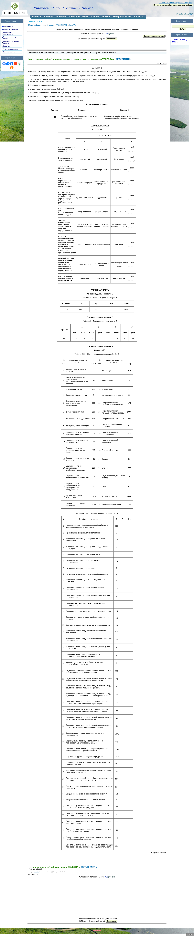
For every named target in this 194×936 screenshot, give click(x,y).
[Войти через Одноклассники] (11, 67)
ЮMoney (83, 39)
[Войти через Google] (19, 63)
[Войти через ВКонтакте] (8, 63)
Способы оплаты (100, 16)
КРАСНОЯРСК (61, 25)
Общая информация (36, 25)
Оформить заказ (122, 16)
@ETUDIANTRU (123, 59)
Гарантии (61, 16)
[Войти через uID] (4, 63)
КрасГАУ (72, 25)
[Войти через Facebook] (11, 63)
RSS (191, 14)
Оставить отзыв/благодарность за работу (176, 3)
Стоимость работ (78, 16)
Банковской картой (97, 39)
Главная (36, 16)
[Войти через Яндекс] (15, 63)
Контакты (139, 16)
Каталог (48, 16)
